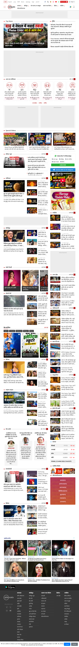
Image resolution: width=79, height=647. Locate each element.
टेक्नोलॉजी (9, 469)
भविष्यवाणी (55, 308)
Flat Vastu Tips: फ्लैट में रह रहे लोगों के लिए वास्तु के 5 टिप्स (68, 395)
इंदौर (18, 608)
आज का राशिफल (11, 79)
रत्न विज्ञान (66, 624)
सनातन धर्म (43, 601)
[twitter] (48, 2)
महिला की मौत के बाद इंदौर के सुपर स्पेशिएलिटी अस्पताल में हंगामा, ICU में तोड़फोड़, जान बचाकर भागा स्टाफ (68, 429)
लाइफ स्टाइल (9, 390)
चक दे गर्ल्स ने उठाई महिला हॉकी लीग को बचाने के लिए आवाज (68, 287)
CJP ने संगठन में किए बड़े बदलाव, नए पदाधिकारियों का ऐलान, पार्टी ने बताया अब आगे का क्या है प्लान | (64, 148)
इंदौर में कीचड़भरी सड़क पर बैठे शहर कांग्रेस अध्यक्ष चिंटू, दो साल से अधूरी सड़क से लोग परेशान (68, 421)
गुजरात (18, 619)
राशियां (65, 603)
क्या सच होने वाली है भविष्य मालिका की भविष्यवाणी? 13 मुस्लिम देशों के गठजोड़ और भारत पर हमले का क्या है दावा (67, 328)
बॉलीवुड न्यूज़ (31, 595)
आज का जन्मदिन (68, 598)
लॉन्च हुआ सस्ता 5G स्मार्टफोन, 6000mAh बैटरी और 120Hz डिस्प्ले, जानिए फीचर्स (13, 164)
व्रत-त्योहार (43, 611)
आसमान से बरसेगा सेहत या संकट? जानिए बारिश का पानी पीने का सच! (13, 406)
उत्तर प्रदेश (19, 598)
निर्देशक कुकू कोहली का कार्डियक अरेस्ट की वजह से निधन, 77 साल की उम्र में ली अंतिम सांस (14, 244)
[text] (15, 139)
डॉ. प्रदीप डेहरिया (40, 444)
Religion (26, 331)
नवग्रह (65, 621)
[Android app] (10, 587)
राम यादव (26, 444)
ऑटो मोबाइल (20, 629)
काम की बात (55, 341)
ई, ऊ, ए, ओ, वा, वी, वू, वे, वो (22, 98)
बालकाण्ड (63, 480)
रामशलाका (66, 614)
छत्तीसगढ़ (19, 616)
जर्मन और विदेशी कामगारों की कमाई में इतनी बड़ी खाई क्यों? (43, 298)
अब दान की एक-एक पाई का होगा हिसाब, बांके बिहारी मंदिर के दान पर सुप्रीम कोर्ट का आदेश (36, 167)
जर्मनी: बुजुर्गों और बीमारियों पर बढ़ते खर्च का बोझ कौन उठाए (42, 306)
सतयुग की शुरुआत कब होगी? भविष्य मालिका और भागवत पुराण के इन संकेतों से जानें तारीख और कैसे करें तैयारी (68, 336)
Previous (5, 35)
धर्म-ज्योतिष (69, 159)
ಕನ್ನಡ (33, 2)
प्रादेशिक (19, 611)
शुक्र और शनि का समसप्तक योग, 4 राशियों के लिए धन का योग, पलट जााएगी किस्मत (67, 246)
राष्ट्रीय (18, 603)
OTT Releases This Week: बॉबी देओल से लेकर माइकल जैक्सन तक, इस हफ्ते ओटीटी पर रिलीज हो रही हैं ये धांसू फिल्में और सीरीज (43, 252)
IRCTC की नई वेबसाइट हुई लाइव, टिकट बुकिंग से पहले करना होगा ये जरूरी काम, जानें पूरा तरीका (68, 362)
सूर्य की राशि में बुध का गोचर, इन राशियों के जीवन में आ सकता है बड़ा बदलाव (68, 219)
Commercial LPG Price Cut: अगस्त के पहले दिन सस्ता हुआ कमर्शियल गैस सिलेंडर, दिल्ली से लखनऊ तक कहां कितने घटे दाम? (68, 370)
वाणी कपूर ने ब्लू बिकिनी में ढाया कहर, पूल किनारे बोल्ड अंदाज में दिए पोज (14, 376)
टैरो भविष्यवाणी (67, 611)
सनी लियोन (31, 621)
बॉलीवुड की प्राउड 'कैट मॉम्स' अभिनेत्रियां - (30, 289)
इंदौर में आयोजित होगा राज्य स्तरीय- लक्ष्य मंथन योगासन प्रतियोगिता (43, 396)
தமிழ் (15, 2)
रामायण (43, 606)
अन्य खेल (55, 275)
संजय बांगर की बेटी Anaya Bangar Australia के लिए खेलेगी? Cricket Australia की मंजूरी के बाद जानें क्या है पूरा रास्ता (43, 531)
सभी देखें (44, 154)
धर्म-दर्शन (43, 614)
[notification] (73, 6)
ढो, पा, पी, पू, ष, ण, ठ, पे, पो (72, 98)
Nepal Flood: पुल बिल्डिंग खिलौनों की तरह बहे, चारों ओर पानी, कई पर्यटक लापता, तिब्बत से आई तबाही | (15, 148)
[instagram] (53, 2)
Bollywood (19, 331)
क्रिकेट (55, 5)
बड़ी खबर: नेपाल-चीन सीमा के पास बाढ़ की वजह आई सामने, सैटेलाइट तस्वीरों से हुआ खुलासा (61, 26)
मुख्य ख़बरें (19, 601)
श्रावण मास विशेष (47, 5)
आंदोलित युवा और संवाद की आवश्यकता (41, 434)
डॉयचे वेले (8, 293)
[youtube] (56, 2)
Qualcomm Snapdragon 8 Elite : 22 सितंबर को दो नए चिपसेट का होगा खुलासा (42, 481)
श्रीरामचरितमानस (21, 8)
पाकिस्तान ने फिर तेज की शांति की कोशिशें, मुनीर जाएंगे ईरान (42, 314)
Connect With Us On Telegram (64, 169)
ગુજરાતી (37, 2)
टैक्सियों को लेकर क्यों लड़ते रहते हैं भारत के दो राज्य (13, 310)
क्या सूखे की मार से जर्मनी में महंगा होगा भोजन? (43, 321)
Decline (74, 644)
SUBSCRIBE (63, 165)
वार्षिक (45, 103)
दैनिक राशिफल (67, 595)
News (31, 331)
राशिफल (8, 178)
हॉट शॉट (31, 598)
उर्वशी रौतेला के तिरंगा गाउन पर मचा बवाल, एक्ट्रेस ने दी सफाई (42, 234)
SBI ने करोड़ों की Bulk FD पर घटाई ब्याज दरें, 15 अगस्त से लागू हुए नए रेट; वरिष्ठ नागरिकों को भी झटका (68, 346)
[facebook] (45, 2)
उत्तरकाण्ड (63, 502)
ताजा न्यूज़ (55, 159)
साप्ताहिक (34, 103)
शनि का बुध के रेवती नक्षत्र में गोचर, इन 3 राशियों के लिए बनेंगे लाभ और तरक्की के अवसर (68, 237)
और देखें (46, 327)
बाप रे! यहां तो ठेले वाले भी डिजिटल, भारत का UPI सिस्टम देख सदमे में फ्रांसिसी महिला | (39, 148)
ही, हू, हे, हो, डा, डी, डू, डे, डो (47, 98)
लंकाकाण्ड (63, 498)
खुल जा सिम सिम (32, 611)
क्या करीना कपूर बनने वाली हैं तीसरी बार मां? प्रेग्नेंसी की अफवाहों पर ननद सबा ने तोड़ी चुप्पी (43, 384)
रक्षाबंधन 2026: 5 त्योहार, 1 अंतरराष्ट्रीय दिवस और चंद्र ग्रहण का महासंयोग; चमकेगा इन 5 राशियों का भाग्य (43, 212)
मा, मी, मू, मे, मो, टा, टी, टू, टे (60, 98)
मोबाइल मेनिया (20, 640)
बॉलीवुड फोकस (32, 616)
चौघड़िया (66, 616)
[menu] (5, 7)
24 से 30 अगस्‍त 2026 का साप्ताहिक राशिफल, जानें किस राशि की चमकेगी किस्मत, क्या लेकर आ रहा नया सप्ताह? (68, 228)
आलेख (30, 606)
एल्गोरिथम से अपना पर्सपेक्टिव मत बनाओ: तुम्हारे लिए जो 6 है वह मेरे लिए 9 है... (11, 435)
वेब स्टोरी (31, 601)
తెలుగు (22, 2)
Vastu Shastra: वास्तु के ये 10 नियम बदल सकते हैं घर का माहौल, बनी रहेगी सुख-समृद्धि (68, 380)
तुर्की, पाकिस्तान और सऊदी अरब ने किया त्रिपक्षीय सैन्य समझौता (43, 423)
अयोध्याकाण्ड (63, 484)
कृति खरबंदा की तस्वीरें (10, 288)
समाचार (19, 5)
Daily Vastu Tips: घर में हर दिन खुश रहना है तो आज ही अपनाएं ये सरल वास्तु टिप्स (68, 387)
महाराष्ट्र (18, 621)
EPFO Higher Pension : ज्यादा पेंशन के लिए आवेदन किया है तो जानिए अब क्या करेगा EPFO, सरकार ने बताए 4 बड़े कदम (68, 354)
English (10, 2)
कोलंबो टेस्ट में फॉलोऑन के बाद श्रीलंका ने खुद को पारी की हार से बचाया (42, 508)
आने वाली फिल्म (32, 614)
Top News (9, 21)
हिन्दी (5, 2)
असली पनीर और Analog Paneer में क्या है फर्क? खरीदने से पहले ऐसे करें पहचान (43, 414)
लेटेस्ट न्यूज (9, 154)
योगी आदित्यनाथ (20, 595)
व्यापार (54, 442)
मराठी (18, 2)
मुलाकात (31, 627)
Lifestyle (12, 331)
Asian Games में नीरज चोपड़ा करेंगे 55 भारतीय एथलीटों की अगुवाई (67, 303)
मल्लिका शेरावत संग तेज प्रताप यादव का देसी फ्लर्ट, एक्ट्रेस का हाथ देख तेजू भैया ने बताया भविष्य (42, 375)
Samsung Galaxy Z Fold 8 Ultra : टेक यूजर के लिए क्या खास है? (43, 474)
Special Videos (11, 130)
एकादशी (43, 595)
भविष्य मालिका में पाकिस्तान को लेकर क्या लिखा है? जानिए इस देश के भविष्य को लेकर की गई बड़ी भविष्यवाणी (68, 313)
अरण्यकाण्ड (63, 487)
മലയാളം (28, 2)
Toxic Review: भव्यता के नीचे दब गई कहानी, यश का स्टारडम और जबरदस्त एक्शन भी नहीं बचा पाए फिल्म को (62, 40)
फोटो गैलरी (9, 267)
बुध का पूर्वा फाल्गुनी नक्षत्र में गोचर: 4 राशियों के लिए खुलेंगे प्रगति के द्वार (14, 195)
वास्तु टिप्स (55, 375)
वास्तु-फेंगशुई (67, 608)
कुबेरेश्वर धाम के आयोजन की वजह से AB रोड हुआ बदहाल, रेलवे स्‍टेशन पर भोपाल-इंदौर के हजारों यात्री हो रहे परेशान (68, 436)
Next (46, 35)
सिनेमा (5, 271)
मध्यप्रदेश (19, 614)
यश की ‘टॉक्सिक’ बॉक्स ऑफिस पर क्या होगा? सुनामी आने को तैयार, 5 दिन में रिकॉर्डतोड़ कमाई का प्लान (42, 366)
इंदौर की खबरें (56, 408)
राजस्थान (19, 624)
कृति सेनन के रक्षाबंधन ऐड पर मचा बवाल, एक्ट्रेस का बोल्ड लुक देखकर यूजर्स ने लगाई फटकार (42, 261)
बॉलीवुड (26, 5)
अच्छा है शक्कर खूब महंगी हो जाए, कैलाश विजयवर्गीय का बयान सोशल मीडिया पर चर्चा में (68, 413)
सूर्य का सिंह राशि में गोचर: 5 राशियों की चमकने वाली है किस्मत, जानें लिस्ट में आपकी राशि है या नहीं (43, 185)
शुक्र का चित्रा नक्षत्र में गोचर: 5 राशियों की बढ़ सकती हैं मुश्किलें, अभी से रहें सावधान (43, 194)
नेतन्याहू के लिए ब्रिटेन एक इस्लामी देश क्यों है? (26, 434)
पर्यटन (30, 608)
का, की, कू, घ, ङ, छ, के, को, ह (34, 98)
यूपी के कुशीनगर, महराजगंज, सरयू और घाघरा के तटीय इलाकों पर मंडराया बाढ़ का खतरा (62, 33)
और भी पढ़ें (43, 429)
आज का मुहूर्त (67, 601)
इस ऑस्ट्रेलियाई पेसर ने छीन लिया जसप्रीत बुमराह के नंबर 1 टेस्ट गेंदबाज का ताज (43, 524)
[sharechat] (50, 2)
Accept (67, 644)
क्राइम (18, 632)
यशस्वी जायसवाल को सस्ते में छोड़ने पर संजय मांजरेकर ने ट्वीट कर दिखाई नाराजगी (43, 516)
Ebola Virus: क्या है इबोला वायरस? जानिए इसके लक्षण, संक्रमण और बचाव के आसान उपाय (42, 405)
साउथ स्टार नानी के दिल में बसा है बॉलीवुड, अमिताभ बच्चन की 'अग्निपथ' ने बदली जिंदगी (43, 243)
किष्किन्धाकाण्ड (63, 491)
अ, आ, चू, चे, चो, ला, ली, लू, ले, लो (9, 98)
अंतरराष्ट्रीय (19, 606)
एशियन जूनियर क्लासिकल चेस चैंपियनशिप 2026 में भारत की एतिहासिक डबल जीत (68, 279)
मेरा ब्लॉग (8, 429)
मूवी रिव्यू (31, 603)
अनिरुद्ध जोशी (11, 448)
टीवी (30, 624)
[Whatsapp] (59, 2)
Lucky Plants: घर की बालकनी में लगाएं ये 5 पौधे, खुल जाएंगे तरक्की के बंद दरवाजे (68, 403)
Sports (6, 331)
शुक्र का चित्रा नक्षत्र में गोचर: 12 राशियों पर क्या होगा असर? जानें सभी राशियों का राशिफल (43, 203)
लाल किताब (66, 606)
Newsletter (63, 1)
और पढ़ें (71, 79)
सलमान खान (31, 619)
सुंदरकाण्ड (63, 494)
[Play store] (70, 6)
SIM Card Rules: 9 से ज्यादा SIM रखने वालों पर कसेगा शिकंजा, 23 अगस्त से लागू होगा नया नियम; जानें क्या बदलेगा (43, 489)
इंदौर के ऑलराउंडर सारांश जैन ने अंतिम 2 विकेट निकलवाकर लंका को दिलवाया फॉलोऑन (14, 520)
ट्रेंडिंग (53, 21)
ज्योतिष (61, 5)
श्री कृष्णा (43, 603)
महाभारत (43, 608)
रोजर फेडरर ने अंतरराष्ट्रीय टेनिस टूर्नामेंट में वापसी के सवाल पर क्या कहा (67, 295)
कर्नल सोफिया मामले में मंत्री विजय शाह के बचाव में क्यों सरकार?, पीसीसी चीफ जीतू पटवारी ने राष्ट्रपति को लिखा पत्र (37, 159)
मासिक (40, 103)
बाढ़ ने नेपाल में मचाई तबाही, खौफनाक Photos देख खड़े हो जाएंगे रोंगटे (24, 44)
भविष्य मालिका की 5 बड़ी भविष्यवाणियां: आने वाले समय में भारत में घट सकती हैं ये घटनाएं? (68, 321)
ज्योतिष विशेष (56, 466)
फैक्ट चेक (19, 634)
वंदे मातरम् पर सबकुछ (36, 5)
